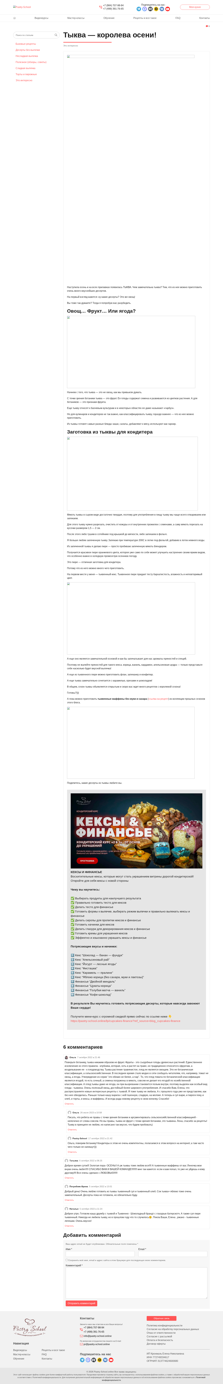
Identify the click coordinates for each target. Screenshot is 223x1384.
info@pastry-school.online (98, 1336)
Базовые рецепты (26, 44)
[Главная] (14, 18)
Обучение (109, 18)
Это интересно (24, 80)
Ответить (69, 1104)
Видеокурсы (41, 18)
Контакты (204, 18)
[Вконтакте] (162, 9)
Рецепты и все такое (145, 18)
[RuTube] (150, 9)
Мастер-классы (75, 18)
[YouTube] (167, 9)
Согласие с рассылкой (159, 1336)
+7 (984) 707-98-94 (113, 5)
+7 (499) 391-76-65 (113, 9)
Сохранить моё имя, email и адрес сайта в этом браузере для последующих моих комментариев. (117, 1260)
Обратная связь (161, 1318)
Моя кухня (195, 7)
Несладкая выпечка (27, 56)
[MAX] (144, 9)
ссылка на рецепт (158, 699)
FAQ (178, 18)
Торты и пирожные (26, 74)
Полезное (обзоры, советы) (31, 62)
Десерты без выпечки (28, 50)
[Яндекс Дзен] (156, 9)
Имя (69, 1249)
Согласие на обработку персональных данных (173, 1329)
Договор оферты (156, 1343)
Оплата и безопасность (160, 1340)
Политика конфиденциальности (164, 1325)
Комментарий (74, 1265)
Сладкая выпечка (25, 68)
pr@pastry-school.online (97, 1344)
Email (142, 1249)
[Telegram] (139, 9)
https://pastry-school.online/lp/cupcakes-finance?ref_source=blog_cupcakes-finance (125, 1021)
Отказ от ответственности (161, 1333)
